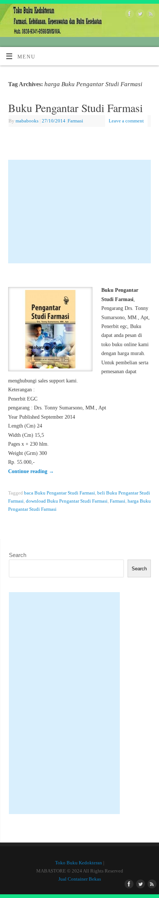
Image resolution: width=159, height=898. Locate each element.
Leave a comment (126, 121)
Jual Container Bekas (79, 879)
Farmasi (75, 121)
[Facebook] (128, 15)
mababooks (27, 121)
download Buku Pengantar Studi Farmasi (67, 501)
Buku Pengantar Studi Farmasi (75, 107)
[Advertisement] (79, 211)
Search (17, 555)
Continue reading (31, 471)
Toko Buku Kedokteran (78, 862)
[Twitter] (139, 15)
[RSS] (150, 15)
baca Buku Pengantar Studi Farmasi (59, 493)
